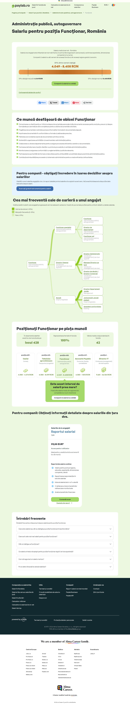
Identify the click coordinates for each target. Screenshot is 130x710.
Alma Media (72, 629)
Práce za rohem (30, 668)
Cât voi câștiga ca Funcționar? (29, 544)
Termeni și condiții (45, 589)
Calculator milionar (19, 601)
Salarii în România (18, 589)
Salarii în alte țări (18, 598)
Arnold (44, 653)
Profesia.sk (29, 656)
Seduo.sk (45, 662)
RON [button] (106, 5)
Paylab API (70, 596)
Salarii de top (16, 608)
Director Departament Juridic (92, 290)
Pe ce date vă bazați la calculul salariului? (32, 567)
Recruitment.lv (62, 674)
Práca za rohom (30, 665)
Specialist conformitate (92, 306)
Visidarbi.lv (61, 665)
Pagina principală (19, 13)
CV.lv (59, 656)
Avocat (58, 298)
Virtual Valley (78, 665)
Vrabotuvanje (78, 659)
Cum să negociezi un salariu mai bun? (31, 559)
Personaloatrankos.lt (64, 671)
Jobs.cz (28, 653)
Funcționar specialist (63, 227)
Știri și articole (98, 592)
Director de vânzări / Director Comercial (91, 272)
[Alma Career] (65, 688)
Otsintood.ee (62, 668)
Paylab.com (45, 671)
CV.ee (60, 659)
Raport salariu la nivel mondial (76, 589)
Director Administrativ (92, 254)
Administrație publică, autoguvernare (67, 13)
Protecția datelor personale (64, 620)
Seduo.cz (45, 659)
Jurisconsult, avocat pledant (91, 299)
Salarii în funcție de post (39, 6)
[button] (114, 5)
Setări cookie (87, 620)
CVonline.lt (61, 653)
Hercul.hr (76, 662)
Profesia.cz (29, 659)
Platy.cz (44, 665)
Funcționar (32, 263)
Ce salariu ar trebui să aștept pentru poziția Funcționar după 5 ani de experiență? (46, 552)
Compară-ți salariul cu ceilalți (65, 84)
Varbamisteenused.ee (64, 677)
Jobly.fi (92, 653)
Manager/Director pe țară (91, 264)
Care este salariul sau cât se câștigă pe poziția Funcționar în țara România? (44, 529)
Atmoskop (29, 671)
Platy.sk (44, 668)
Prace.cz (28, 662)
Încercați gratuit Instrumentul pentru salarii (35, 189)
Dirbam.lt (60, 662)
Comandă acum (65, 499)
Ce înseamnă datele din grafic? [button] (30, 92)
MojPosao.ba (78, 656)
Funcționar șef (89, 236)
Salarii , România (39, 13)
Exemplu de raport (63, 503)
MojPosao (77, 653)
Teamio (44, 656)
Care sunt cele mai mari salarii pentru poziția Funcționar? (38, 536)
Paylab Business (95, 6)
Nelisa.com (29, 674)
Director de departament (88, 228)
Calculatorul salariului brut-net (61, 6)
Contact (96, 589)
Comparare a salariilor (79, 6)
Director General (62, 263)
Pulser (76, 668)
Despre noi (43, 598)
